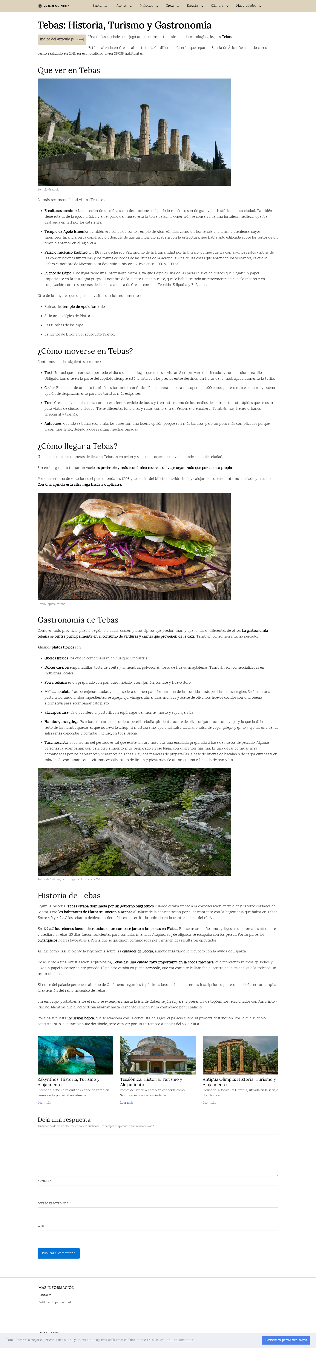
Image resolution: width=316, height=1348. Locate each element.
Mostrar (77, 39)
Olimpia (217, 5)
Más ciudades (246, 5)
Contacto (45, 1295)
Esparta (192, 5)
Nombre (45, 1181)
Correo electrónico (54, 1204)
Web (41, 1226)
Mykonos (146, 5)
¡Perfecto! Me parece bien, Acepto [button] (286, 1340)
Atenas (122, 5)
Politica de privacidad (54, 1302)
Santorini (100, 5)
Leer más (44, 1102)
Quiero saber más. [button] (180, 1340)
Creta (170, 5)
